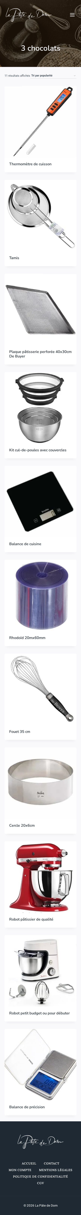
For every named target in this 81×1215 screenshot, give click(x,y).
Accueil (29, 1163)
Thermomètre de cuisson (30, 164)
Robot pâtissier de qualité (31, 919)
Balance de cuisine (25, 543)
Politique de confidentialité (40, 1176)
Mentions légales (55, 1170)
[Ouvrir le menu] (74, 15)
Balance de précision (27, 1107)
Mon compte (20, 1170)
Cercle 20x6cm (22, 825)
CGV (40, 1183)
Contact (51, 1163)
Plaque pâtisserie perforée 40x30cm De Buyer (40, 354)
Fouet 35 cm (19, 731)
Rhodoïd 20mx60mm (27, 637)
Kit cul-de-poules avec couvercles (37, 450)
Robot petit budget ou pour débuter (39, 1013)
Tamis (14, 257)
